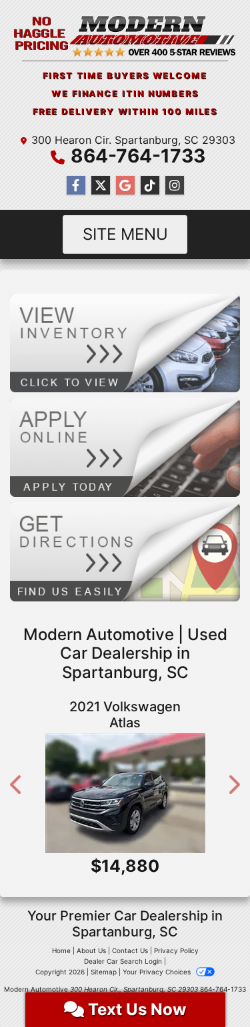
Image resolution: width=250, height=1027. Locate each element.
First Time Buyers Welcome (125, 76)
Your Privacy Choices (158, 972)
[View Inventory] (125, 341)
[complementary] (210, 987)
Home (61, 950)
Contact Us (130, 950)
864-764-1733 (138, 156)
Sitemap (104, 972)
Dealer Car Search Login (123, 961)
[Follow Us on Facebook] (76, 185)
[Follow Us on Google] (125, 185)
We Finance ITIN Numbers (125, 94)
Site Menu (125, 234)
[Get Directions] (125, 550)
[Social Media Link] (150, 185)
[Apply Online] (125, 446)
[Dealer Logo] (125, 36)
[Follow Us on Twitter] (100, 185)
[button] (16, 784)
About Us (91, 950)
